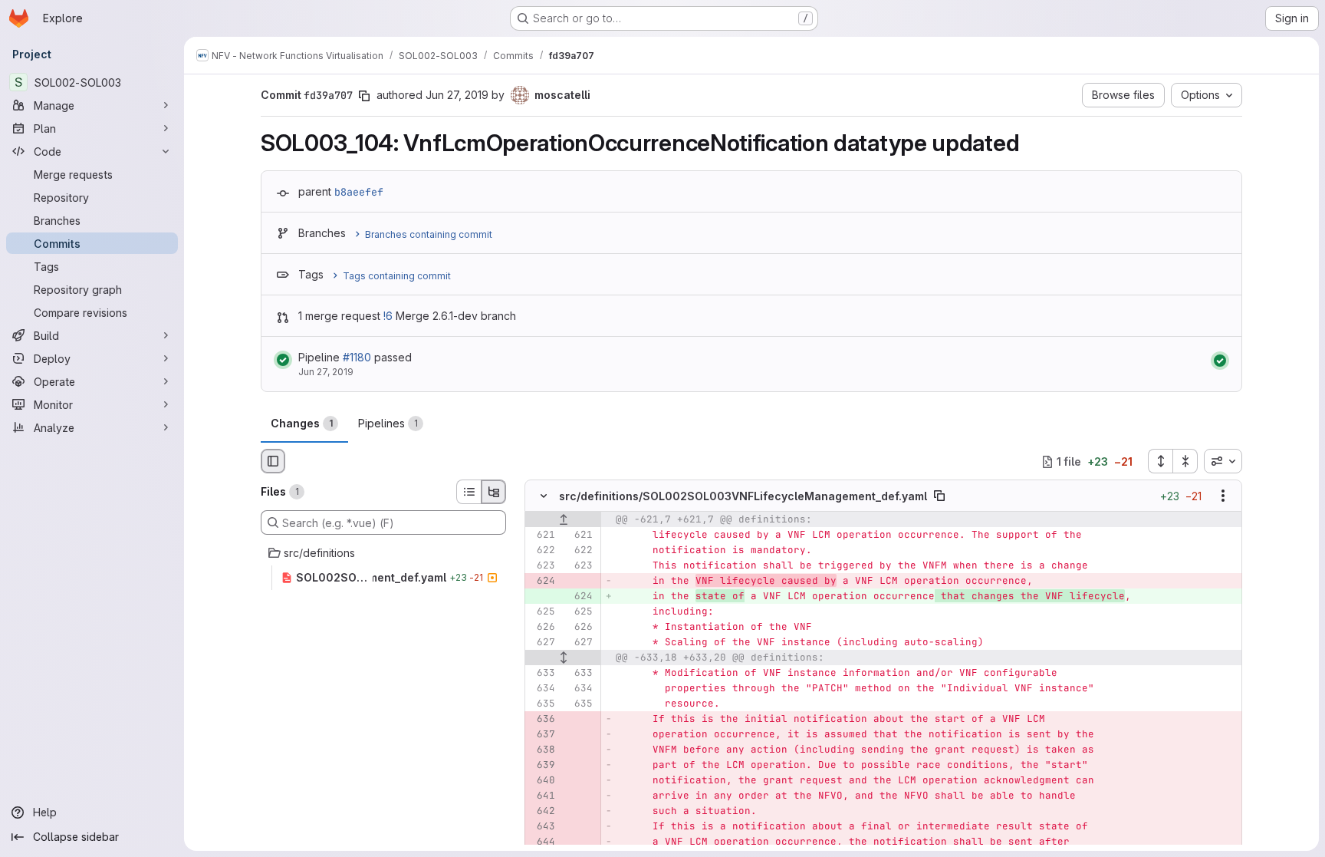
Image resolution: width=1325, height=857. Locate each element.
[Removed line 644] (542, 842)
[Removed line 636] (542, 719)
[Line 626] (542, 627)
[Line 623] (542, 566)
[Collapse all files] (1185, 461)
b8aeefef (358, 192)
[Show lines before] (563, 520)
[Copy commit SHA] (364, 96)
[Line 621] (542, 535)
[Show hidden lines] (563, 658)
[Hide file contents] (543, 496)
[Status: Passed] (283, 360)
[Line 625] (542, 612)
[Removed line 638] (542, 750)
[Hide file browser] (273, 461)
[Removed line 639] (542, 765)
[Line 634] (542, 689)
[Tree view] (494, 492)
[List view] (468, 492)
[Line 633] (542, 673)
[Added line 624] (580, 597)
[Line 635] (542, 704)
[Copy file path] (939, 496)
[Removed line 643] (542, 827)
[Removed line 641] (542, 796)
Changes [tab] (302, 423)
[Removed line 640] (542, 781)
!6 (388, 315)
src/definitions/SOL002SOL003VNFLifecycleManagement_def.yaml (743, 496)
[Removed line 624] (542, 581)
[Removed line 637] (542, 735)
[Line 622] (542, 551)
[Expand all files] (1160, 461)
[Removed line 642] (542, 811)
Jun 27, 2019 (457, 94)
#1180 (357, 357)
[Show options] (1223, 496)
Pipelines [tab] (388, 423)
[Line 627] (542, 643)
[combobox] (1223, 461)
